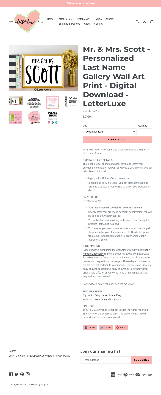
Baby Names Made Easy (108, 295)
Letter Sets (65, 18)
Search (12, 350)
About (87, 23)
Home (50, 18)
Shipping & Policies (69, 23)
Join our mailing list (100, 351)
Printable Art (84, 18)
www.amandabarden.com (108, 299)
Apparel (109, 18)
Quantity (142, 125)
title (85, 125)
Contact (98, 23)
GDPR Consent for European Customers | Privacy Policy (39, 355)
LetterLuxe (21, 384)
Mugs (98, 18)
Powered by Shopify (38, 384)
